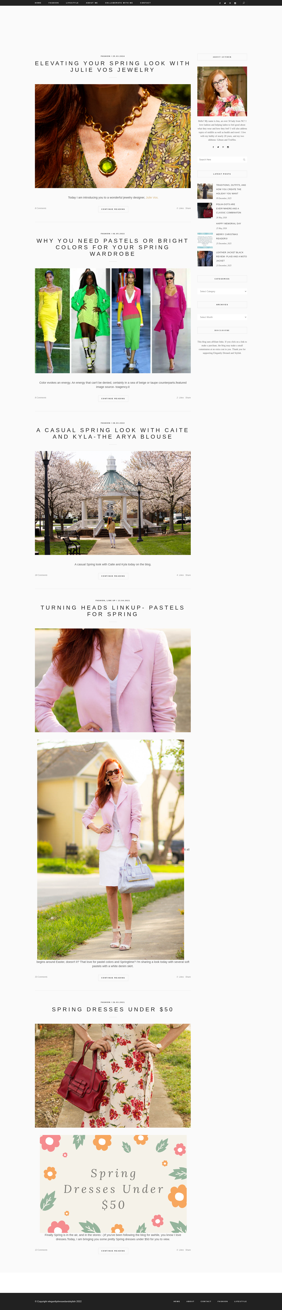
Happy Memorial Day (228, 223)
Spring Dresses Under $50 (113, 1009)
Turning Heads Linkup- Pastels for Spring (113, 610)
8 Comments (40, 208)
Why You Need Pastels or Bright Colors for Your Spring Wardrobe (113, 247)
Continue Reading (113, 209)
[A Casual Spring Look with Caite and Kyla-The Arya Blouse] (113, 503)
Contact (206, 1301)
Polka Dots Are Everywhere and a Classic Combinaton (228, 208)
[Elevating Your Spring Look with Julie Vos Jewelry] (113, 136)
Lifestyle (240, 1301)
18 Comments (41, 575)
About (190, 1301)
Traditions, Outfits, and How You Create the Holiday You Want (231, 189)
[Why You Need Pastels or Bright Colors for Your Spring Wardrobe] (113, 320)
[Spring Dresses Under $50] (113, 1076)
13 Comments (41, 1250)
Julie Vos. (152, 197)
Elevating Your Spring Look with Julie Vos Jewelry (113, 66)
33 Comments (41, 977)
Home (177, 1301)
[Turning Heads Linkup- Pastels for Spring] (113, 680)
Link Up (111, 600)
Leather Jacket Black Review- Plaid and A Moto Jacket (231, 256)
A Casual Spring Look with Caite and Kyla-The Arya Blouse (112, 433)
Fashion (105, 56)
